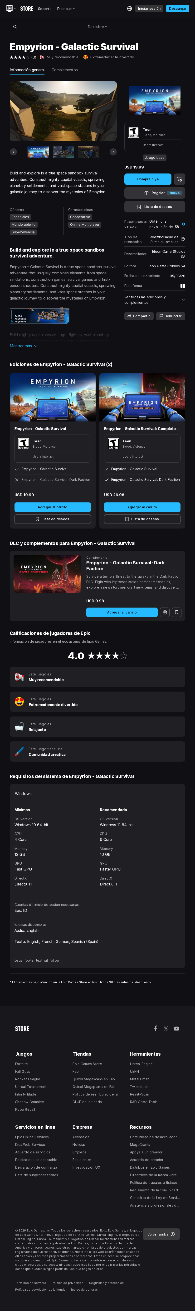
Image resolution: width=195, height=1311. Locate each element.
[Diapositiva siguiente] (113, 151)
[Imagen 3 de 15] (88, 152)
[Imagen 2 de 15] (63, 152)
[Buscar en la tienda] (15, 26)
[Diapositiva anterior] (13, 151)
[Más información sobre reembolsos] (182, 239)
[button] (63, 346)
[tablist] (97, 793)
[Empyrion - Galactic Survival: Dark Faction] (47, 574)
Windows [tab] (23, 793)
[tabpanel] (97, 845)
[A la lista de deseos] (176, 612)
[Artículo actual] (38, 152)
